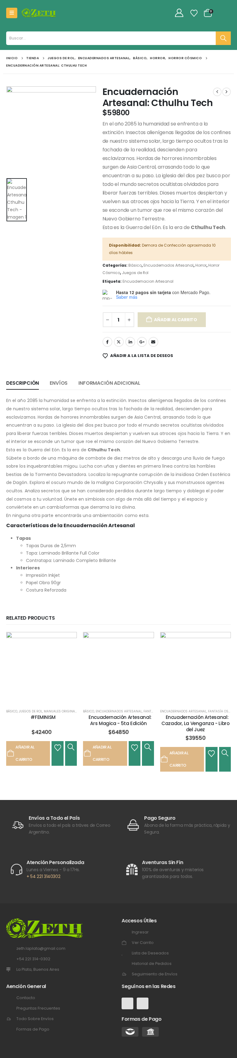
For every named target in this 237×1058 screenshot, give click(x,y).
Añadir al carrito (175, 320)
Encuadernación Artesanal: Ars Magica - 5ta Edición (120, 720)
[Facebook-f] (127, 1003)
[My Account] (179, 13)
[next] (226, 92)
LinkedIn (130, 342)
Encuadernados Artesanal (168, 265)
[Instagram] (142, 1003)
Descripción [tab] (22, 383)
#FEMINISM (43, 717)
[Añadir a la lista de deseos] (58, 747)
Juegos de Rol (135, 272)
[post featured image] (41, 667)
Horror (200, 265)
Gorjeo (119, 342)
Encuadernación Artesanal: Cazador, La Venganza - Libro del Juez (195, 723)
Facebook (107, 342)
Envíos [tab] (59, 383)
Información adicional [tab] (109, 383)
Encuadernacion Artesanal (148, 281)
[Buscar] (223, 38)
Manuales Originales (62, 711)
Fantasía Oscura (222, 711)
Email (153, 342)
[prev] (217, 92)
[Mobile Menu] (11, 13)
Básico (135, 265)
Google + (142, 342)
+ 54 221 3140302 (43, 876)
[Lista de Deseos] (194, 13)
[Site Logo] (39, 13)
